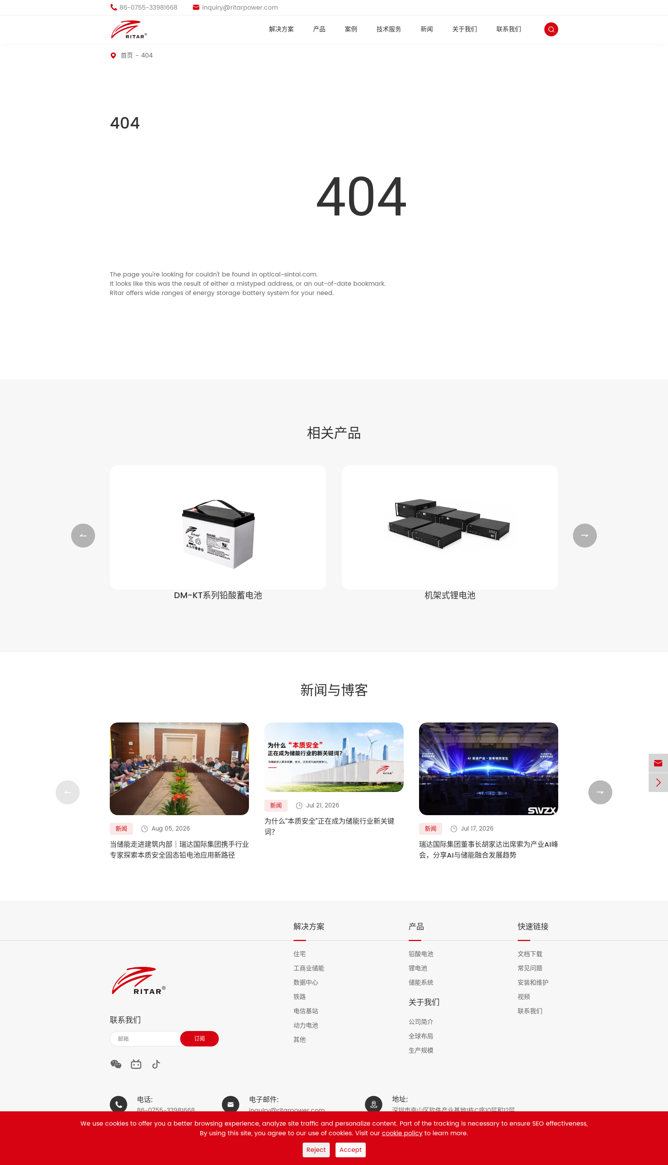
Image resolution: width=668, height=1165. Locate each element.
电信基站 (310, 1011)
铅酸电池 (426, 954)
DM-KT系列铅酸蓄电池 (218, 596)
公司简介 (426, 1022)
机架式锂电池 (449, 596)
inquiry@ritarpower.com (287, 1111)
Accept (350, 1150)
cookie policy (402, 1133)
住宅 (304, 954)
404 (147, 56)
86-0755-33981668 (166, 1111)
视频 (529, 997)
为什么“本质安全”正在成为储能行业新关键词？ (329, 827)
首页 (127, 56)
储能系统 (426, 983)
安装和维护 (538, 983)
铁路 (304, 997)
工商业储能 (313, 968)
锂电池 (423, 968)
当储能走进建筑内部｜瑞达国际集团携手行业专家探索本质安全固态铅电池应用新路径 (179, 850)
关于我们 (464, 29)
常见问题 (535, 968)
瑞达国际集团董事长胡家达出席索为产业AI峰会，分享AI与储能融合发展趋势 (488, 850)
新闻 (427, 29)
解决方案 (281, 29)
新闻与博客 (334, 691)
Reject (316, 1150)
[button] (83, 536)
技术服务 (389, 29)
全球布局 (426, 1036)
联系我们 (508, 29)
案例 (351, 29)
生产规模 (426, 1051)
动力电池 (310, 1026)
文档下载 (535, 954)
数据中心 (310, 983)
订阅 (199, 1038)
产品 (319, 29)
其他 (304, 1040)
